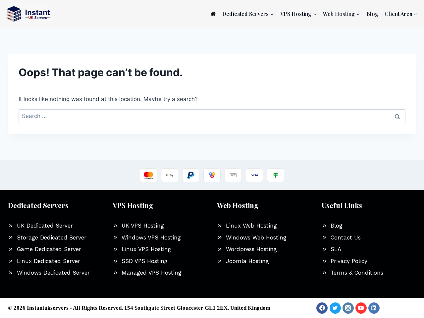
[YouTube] (361, 308)
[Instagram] (348, 308)
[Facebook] (322, 308)
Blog (372, 13)
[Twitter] (335, 308)
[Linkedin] (374, 308)
